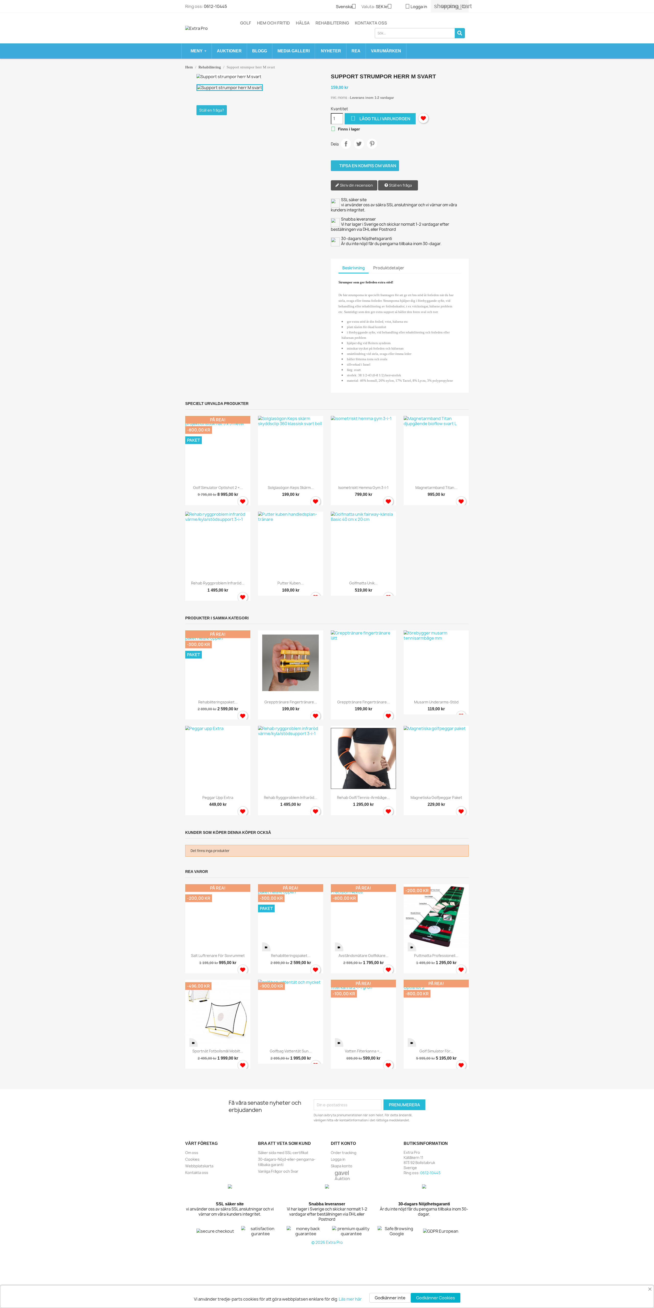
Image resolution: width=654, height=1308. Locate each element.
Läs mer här (350, 1299)
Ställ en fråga (400, 185)
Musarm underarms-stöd (436, 702)
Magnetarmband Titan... (436, 487)
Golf (245, 23)
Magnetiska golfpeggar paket (436, 797)
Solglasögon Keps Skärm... (291, 487)
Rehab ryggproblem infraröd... (217, 583)
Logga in (338, 1159)
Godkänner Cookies (435, 1298)
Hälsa (303, 23)
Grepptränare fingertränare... (290, 702)
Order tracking (343, 1152)
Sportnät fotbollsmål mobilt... (217, 1051)
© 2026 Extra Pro (327, 1242)
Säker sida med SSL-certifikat (283, 1152)
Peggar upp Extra (217, 797)
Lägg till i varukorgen (380, 118)
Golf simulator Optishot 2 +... (218, 487)
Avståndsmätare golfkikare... (363, 955)
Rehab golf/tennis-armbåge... (363, 797)
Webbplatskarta (199, 1165)
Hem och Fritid (273, 23)
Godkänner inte (390, 1298)
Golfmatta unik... (363, 583)
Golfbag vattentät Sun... (291, 1051)
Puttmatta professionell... (436, 955)
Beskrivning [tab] (353, 268)
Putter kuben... (290, 583)
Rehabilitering (332, 23)
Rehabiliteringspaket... (218, 702)
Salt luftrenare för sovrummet (218, 955)
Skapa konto (341, 1165)
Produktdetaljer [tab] (388, 268)
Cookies (192, 1159)
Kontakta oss (371, 23)
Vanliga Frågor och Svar (278, 1171)
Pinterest (372, 144)
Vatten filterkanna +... (363, 1051)
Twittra (359, 144)
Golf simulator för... (436, 1051)
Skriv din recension (356, 185)
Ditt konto (343, 1143)
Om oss (191, 1152)
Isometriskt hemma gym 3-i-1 (363, 487)
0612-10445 (215, 6)
